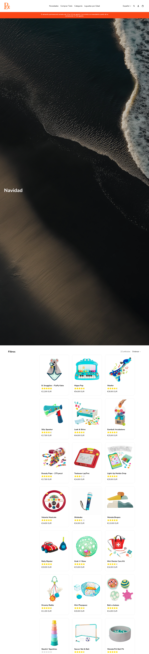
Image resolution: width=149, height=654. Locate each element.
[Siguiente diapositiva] (98, 369)
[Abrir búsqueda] (134, 6)
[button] (136, 351)
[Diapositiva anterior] (76, 369)
